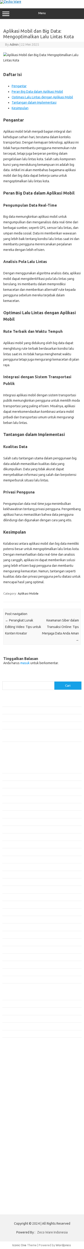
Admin (14, 44)
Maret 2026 (10, 806)
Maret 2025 (10, 897)
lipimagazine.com (17, 1086)
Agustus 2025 (11, 859)
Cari (5, 678)
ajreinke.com (13, 1064)
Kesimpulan (20, 108)
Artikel (6, 1003)
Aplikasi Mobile (28, 593)
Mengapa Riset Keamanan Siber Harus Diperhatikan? (37, 725)
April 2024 (9, 979)
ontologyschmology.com (22, 1104)
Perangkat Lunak (13, 1026)
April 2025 (9, 889)
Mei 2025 (8, 882)
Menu (42, 13)
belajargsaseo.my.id (19, 1055)
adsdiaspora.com (17, 1060)
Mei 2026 (8, 791)
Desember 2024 (13, 919)
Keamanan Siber (13, 1011)
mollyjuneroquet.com (19, 1095)
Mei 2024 (8, 972)
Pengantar (19, 86)
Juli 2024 (8, 957)
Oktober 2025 (11, 844)
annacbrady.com (16, 1068)
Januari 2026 (10, 821)
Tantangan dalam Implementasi (34, 102)
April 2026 (9, 799)
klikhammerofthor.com (20, 1073)
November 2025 (13, 837)
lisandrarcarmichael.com (21, 1091)
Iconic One (19, 1245)
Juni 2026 (8, 784)
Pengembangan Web (16, 1018)
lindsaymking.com (17, 1082)
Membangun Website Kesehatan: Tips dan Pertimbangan (40, 717)
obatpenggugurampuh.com (23, 1100)
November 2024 (13, 927)
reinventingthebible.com (22, 1113)
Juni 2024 (8, 964)
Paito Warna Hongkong (21, 1126)
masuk (25, 663)
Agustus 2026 (11, 769)
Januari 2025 (10, 912)
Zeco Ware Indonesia (52, 1232)
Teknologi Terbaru (14, 1033)
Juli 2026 (8, 776)
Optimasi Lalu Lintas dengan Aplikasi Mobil (42, 97)
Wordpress (63, 1245)
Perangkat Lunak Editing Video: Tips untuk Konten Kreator (23, 626)
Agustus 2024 (11, 949)
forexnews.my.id (16, 1051)
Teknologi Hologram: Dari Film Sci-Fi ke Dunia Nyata (37, 703)
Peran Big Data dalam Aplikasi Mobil (37, 91)
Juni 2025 (8, 874)
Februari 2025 (11, 904)
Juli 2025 (8, 866)
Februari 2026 (11, 814)
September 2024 (13, 942)
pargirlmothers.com (18, 1109)
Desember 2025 (13, 829)
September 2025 (13, 851)
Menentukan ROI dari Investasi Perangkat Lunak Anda (38, 710)
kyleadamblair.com (18, 1077)
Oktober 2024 (11, 934)
